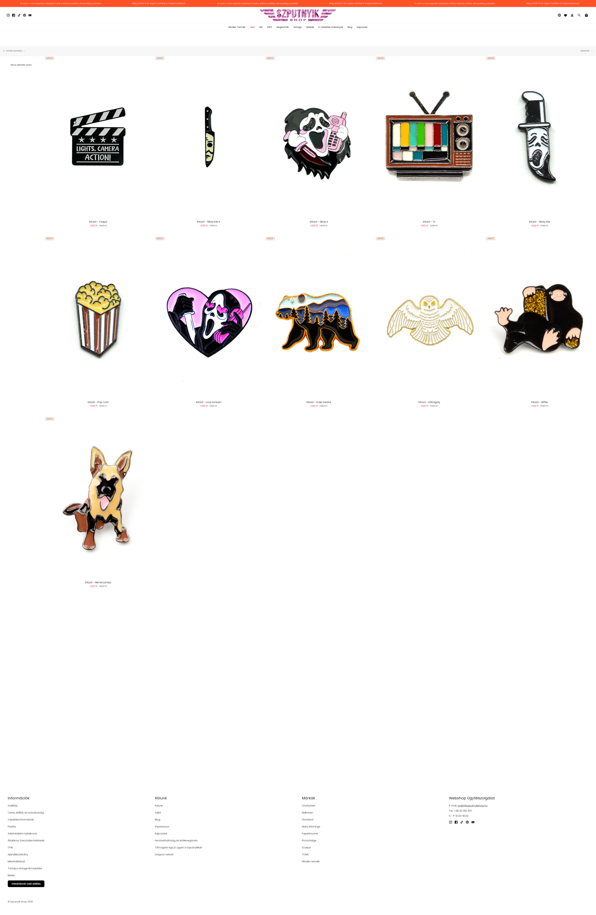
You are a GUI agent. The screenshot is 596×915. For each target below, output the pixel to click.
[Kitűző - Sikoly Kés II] (209, 136)
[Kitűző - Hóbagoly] (429, 317)
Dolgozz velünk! (164, 854)
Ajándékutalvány (18, 854)
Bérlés (11, 875)
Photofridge (309, 840)
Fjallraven (307, 812)
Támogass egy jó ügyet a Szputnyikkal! (178, 847)
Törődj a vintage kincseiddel (25, 868)
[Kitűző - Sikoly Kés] (540, 136)
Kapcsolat (161, 833)
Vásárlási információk (21, 819)
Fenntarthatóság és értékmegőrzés (176, 840)
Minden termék (311, 861)
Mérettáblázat (16, 861)
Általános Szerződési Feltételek (26, 840)
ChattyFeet (308, 805)
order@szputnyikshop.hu (473, 805)
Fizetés (12, 826)
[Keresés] (579, 15)
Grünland (307, 819)
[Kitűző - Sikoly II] (319, 136)
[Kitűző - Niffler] (540, 317)
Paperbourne (310, 833)
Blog (157, 819)
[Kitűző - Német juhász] (98, 497)
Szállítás (13, 805)
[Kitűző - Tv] (429, 136)
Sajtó (158, 812)
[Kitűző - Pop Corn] (98, 317)
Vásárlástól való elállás (26, 883)
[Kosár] (586, 15)
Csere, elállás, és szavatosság (26, 812)
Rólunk (159, 805)
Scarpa (306, 847)
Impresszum (162, 826)
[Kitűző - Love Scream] (209, 317)
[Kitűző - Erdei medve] (319, 317)
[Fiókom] (572, 15)
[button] (261, 27)
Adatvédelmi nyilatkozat (22, 833)
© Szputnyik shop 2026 (20, 901)
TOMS (305, 854)
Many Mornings (311, 826)
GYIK (10, 847)
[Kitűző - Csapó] (98, 136)
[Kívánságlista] (565, 15)
